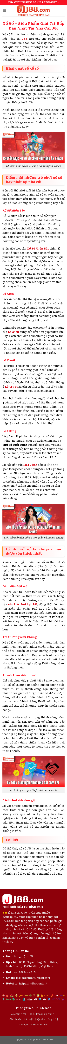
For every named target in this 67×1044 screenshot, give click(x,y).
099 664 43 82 (27, 972)
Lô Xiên (13, 331)
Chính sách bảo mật (21, 1019)
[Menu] (4, 11)
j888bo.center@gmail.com (33, 977)
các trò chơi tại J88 (22, 604)
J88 (24, 38)
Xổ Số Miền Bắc (38, 248)
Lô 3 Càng (30, 464)
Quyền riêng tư (46, 1019)
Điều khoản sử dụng (42, 1014)
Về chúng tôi (18, 1014)
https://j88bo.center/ (33, 983)
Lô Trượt (11, 386)
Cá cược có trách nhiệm (34, 1024)
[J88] (33, 10)
